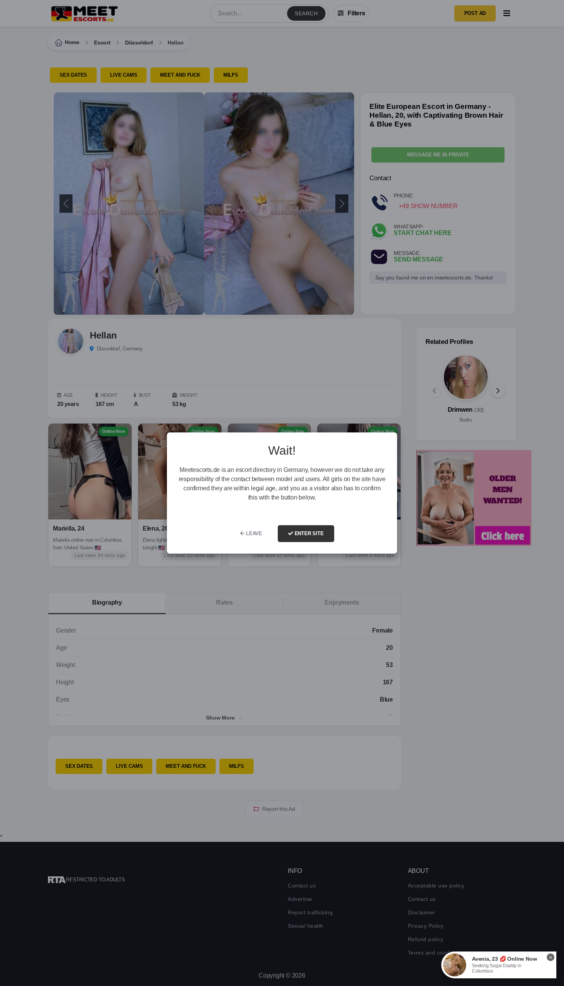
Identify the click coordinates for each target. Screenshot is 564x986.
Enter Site (308, 533)
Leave (253, 533)
